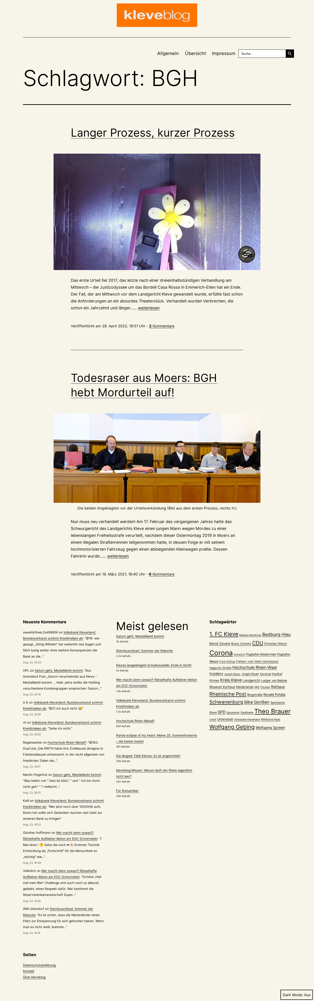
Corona (221, 653)
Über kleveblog (34, 977)
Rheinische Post (227, 694)
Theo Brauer (272, 711)
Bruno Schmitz (241, 643)
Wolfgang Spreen (270, 727)
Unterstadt (225, 719)
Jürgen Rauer (250, 674)
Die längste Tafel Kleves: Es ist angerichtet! (148, 756)
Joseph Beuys (232, 674)
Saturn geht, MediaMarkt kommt (59, 670)
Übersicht (195, 53)
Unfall (212, 719)
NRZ (257, 687)
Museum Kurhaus (222, 687)
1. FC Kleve (223, 634)
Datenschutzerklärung (39, 965)
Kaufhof (277, 674)
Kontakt (28, 971)
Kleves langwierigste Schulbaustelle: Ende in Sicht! (153, 665)
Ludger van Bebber (274, 680)
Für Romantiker (127, 791)
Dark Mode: (293, 994)
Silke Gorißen (256, 702)
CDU (257, 643)
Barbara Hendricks (250, 635)
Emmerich (239, 654)
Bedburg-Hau (276, 634)
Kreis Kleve (231, 680)
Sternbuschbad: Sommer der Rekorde (144, 651)
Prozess (265, 687)
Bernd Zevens (219, 643)
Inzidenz (216, 674)
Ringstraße (255, 694)
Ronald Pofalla (274, 694)
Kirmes (214, 680)
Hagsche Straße (220, 668)
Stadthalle (246, 712)
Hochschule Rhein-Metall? (67, 742)
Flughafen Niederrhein (261, 654)
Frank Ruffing (227, 661)
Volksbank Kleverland (247, 719)
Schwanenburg (226, 702)
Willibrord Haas (270, 719)
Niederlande (245, 687)
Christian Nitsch (275, 643)
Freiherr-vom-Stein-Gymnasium (257, 661)
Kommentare (161, 326)
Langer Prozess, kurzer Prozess (153, 132)
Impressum (223, 53)
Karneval (265, 674)
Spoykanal (233, 712)
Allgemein (168, 53)
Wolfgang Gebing (232, 727)
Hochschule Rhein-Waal (254, 667)
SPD (222, 712)
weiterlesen (149, 307)
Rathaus (278, 687)
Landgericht (251, 680)
